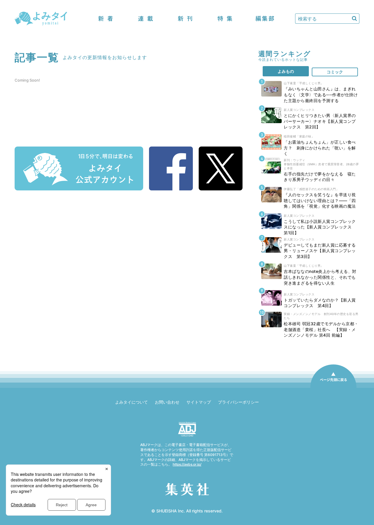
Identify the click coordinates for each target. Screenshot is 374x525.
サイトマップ (198, 402)
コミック (335, 71)
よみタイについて (131, 402)
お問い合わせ (167, 402)
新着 (105, 18)
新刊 (185, 18)
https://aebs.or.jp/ (187, 464)
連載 (145, 18)
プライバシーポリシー (238, 402)
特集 (225, 18)
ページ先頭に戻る (333, 387)
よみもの (286, 71)
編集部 (264, 18)
